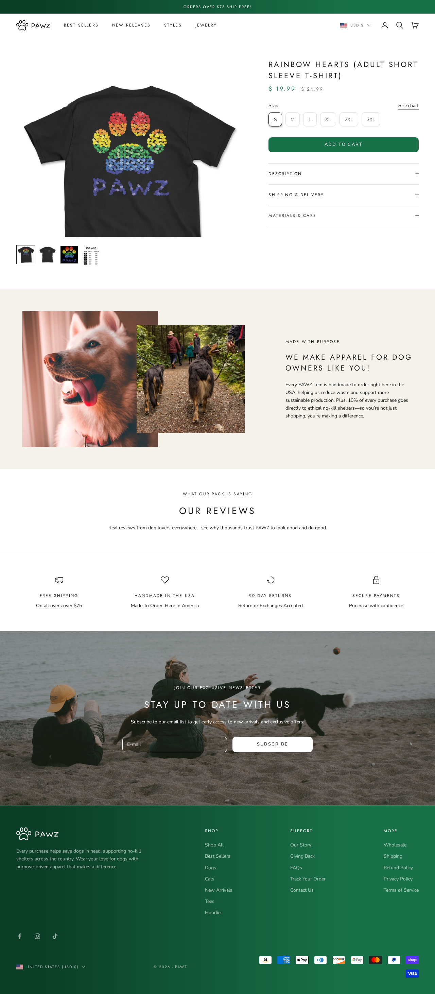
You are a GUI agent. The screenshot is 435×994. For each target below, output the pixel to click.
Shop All (214, 845)
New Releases (131, 25)
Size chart (408, 105)
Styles (173, 25)
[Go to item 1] (25, 254)
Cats (209, 879)
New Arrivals (218, 890)
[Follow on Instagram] (37, 936)
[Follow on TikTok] (55, 936)
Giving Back (302, 856)
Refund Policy (398, 867)
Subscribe (273, 744)
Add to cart (344, 144)
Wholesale (395, 845)
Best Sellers (81, 25)
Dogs (210, 867)
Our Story (300, 845)
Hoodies (214, 912)
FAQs (296, 867)
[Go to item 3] (69, 254)
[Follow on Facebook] (19, 936)
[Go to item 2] (47, 254)
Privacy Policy (398, 879)
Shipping (393, 856)
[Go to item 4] (91, 256)
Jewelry (206, 25)
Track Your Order (308, 879)
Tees (209, 901)
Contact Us (302, 890)
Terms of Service (401, 890)
